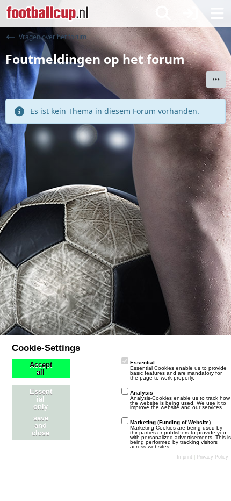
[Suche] (163, 13)
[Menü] (217, 13)
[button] (216, 79)
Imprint (184, 457)
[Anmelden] (190, 13)
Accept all (41, 368)
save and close (40, 425)
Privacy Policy (212, 457)
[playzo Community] (47, 13)
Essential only (41, 399)
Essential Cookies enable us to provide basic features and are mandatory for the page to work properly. (178, 370)
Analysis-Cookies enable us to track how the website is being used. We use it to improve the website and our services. (180, 400)
